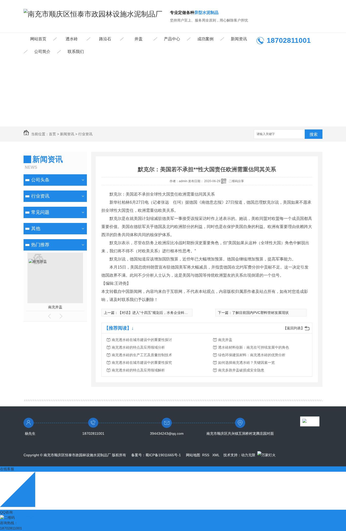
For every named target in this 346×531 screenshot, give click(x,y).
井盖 (138, 39)
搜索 (314, 134)
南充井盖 (55, 307)
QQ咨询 (6, 512)
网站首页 (38, 39)
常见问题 (40, 212)
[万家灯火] (266, 455)
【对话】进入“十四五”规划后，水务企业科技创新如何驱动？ (165, 313)
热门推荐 (40, 244)
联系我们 (76, 51)
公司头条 (40, 179)
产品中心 (172, 39)
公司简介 (42, 51)
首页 (52, 134)
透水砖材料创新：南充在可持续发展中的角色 (253, 347)
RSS (206, 455)
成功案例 (205, 39)
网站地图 (193, 455)
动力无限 (248, 455)
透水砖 (72, 39)
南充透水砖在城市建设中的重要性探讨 (142, 340)
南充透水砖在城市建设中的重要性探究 (142, 363)
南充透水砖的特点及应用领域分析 (138, 347)
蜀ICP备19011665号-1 (163, 455)
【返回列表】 (293, 328)
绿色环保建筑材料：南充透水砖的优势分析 (251, 355)
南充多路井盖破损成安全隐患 (241, 370)
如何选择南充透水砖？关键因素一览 (246, 363)
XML (216, 455)
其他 (35, 228)
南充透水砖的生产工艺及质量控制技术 (142, 355)
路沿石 (105, 39)
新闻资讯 (239, 39)
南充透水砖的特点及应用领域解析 (138, 370)
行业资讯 (85, 134)
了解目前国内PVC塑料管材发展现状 (260, 313)
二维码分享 (236, 181)
